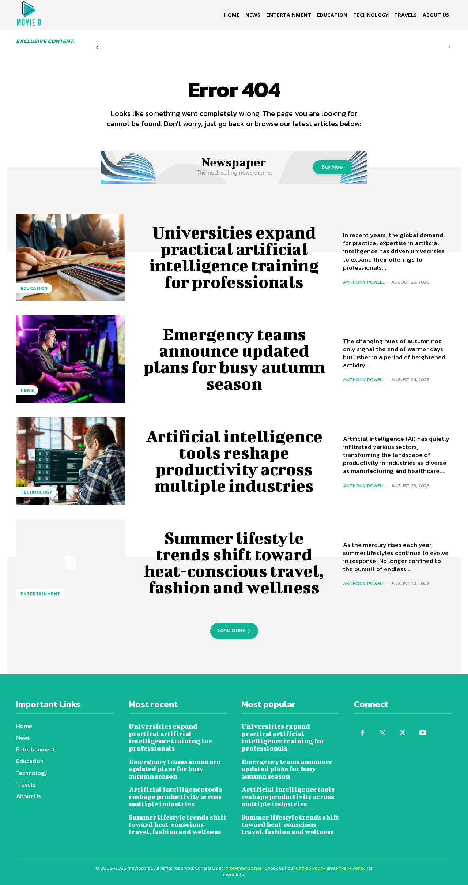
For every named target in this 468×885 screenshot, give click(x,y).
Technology (36, 492)
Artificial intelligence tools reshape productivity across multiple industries (234, 461)
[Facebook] (362, 733)
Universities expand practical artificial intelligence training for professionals (234, 257)
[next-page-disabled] (449, 47)
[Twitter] (402, 733)
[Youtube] (422, 733)
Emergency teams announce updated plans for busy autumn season (234, 359)
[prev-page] (97, 47)
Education (34, 288)
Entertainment (40, 593)
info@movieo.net (242, 868)
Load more (231, 630)
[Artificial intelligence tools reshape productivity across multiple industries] (70, 461)
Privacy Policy (351, 868)
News (27, 390)
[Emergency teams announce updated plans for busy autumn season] (70, 358)
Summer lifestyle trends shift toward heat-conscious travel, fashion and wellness (234, 562)
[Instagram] (382, 733)
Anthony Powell (364, 281)
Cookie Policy (310, 868)
